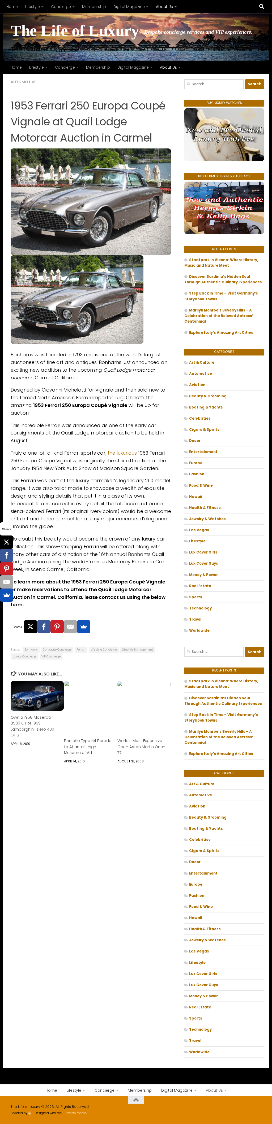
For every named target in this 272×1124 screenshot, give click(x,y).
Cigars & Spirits (204, 429)
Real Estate (200, 586)
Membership (94, 6)
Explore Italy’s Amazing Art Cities (221, 332)
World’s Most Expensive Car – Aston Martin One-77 (141, 746)
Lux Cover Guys (203, 563)
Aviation (197, 384)
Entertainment (203, 451)
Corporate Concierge (57, 650)
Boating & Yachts (206, 407)
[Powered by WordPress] (29, 1113)
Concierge (61, 6)
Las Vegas (199, 530)
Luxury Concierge (24, 656)
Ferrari (81, 650)
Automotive (23, 82)
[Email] (70, 626)
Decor (195, 440)
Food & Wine (201, 485)
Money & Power (203, 574)
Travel (195, 619)
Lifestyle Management (137, 650)
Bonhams (31, 650)
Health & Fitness (205, 507)
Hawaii (195, 496)
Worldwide (199, 630)
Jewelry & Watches (207, 518)
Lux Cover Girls (203, 552)
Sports (195, 597)
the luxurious (122, 453)
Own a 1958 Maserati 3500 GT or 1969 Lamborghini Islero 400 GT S (32, 726)
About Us (164, 6)
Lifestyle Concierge (104, 650)
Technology (200, 608)
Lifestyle (32, 6)
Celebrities (200, 418)
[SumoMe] (83, 626)
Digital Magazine (129, 6)
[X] (30, 626)
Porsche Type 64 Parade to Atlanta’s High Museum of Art (88, 746)
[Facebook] (43, 626)
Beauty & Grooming (208, 396)
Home (12, 6)
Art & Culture (201, 362)
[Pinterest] (57, 626)
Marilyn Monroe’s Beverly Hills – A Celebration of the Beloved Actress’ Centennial (218, 316)
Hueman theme (74, 1113)
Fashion (196, 474)
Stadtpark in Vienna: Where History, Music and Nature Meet (221, 262)
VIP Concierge (51, 656)
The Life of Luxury (75, 31)
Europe (195, 463)
